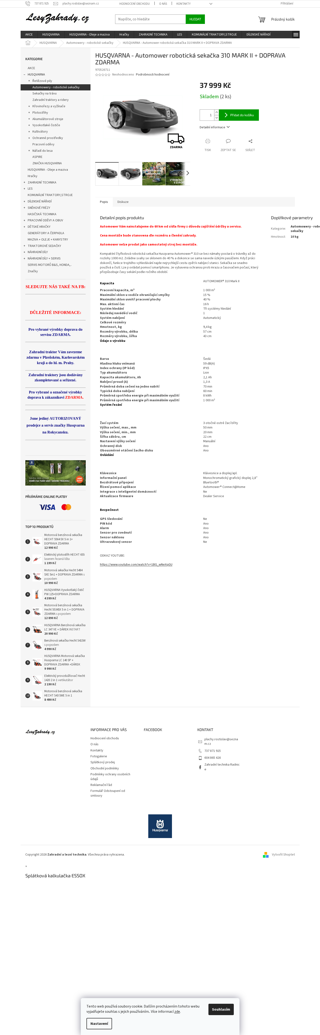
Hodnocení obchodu (134, 4)
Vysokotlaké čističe (46, 125)
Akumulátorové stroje (47, 119)
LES (30, 188)
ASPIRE (37, 157)
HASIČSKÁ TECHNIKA (42, 214)
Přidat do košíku (242, 115)
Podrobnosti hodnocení (152, 74)
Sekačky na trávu (44, 93)
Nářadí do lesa (42, 150)
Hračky (32, 176)
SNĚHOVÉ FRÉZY (39, 207)
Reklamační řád (101, 785)
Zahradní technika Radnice (222, 767)
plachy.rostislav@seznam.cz (221, 741)
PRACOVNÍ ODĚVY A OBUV (45, 220)
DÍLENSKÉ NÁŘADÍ (40, 201)
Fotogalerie (98, 756)
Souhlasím (221, 1009)
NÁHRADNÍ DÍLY (38, 252)
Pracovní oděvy (43, 144)
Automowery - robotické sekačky (56, 87)
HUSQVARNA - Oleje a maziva (48, 169)
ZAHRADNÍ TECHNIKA (42, 182)
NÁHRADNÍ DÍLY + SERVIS (44, 258)
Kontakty (183, 4)
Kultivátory (40, 131)
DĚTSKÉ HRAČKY (39, 226)
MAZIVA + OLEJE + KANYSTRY (48, 239)
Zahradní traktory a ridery (50, 100)
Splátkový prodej (102, 762)
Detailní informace (212, 127)
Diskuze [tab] (123, 202)
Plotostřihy (40, 112)
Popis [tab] (104, 202)
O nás (163, 4)
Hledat (195, 19)
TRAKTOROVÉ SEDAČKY (44, 246)
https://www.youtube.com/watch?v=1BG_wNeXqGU (136, 564)
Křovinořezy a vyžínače (48, 106)
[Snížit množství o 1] (216, 117)
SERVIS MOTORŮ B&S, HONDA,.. (50, 265)
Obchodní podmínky (104, 768)
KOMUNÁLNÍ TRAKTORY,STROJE (50, 195)
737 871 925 (212, 751)
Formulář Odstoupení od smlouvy (107, 793)
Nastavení (99, 1023)
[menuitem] (29, 34)
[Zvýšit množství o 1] (216, 112)
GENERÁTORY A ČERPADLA (46, 233)
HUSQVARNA (36, 74)
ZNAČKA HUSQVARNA (47, 163)
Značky (33, 271)
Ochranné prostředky (47, 138)
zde (177, 1011)
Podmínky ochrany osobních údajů (110, 776)
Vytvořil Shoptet (283, 854)
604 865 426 (212, 757)
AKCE (31, 68)
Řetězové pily (42, 81)
